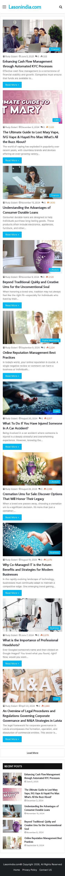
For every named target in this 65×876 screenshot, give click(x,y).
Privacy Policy (29, 869)
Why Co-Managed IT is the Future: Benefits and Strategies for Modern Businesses (28, 569)
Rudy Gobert (11, 56)
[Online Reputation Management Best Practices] (12, 842)
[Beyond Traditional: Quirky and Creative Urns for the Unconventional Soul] (12, 826)
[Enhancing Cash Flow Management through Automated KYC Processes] (12, 779)
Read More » (12, 84)
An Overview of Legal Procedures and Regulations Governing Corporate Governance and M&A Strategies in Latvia (32, 715)
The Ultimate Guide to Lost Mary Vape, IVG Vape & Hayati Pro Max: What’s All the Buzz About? (31, 137)
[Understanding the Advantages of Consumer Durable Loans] (12, 811)
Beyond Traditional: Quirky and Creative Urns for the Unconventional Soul (42, 825)
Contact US (45, 869)
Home (17, 869)
